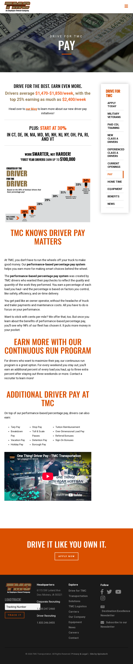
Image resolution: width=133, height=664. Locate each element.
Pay (110, 174)
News (111, 203)
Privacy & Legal (79, 654)
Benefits (113, 196)
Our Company (77, 616)
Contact (74, 637)
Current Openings (114, 165)
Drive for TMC (113, 93)
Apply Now (66, 556)
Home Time (115, 181)
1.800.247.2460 (46, 608)
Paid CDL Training (113, 126)
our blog (31, 109)
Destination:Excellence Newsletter (115, 613)
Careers (74, 632)
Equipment (115, 189)
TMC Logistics (78, 606)
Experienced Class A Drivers (116, 153)
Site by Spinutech (99, 654)
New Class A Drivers (113, 139)
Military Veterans (114, 115)
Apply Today (112, 105)
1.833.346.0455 (46, 622)
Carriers (74, 611)
